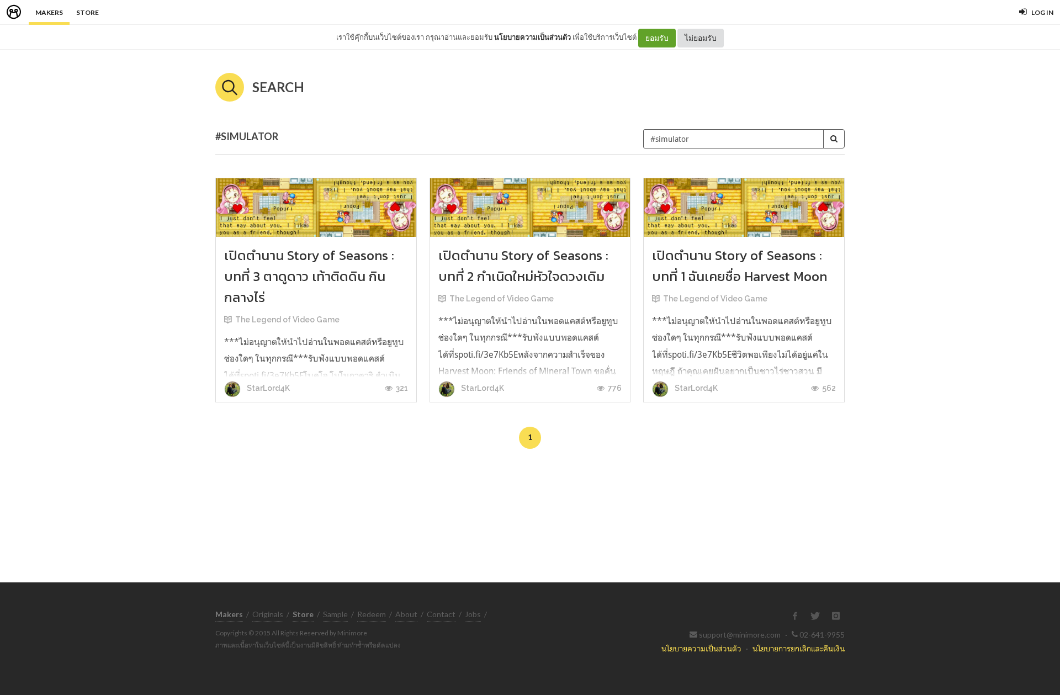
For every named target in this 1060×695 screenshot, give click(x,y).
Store (87, 12)
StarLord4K (267, 388)
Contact (441, 614)
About (406, 614)
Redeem (371, 614)
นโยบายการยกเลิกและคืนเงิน (798, 648)
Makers (49, 12)
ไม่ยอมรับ (701, 38)
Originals (267, 614)
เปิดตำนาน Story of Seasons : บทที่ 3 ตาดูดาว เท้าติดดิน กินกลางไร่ (309, 276)
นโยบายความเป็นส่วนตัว (532, 37)
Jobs (473, 614)
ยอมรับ (657, 38)
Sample (335, 614)
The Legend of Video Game (287, 319)
